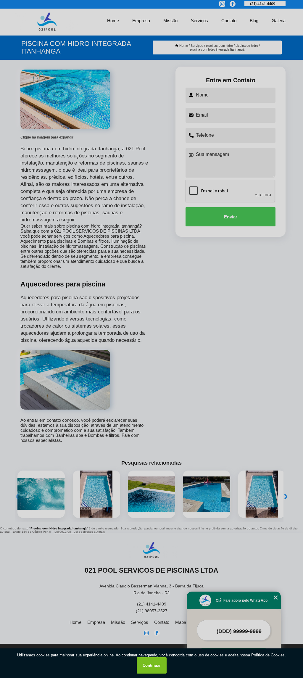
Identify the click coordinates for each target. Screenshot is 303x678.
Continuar (152, 665)
